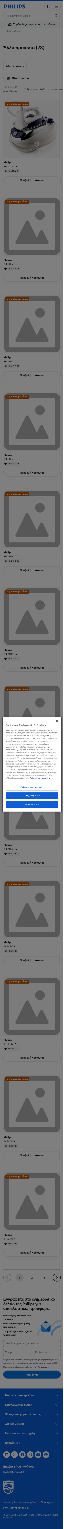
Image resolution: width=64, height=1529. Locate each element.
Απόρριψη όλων (30, 797)
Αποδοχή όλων (31, 805)
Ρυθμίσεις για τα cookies (30, 788)
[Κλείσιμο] (55, 719)
